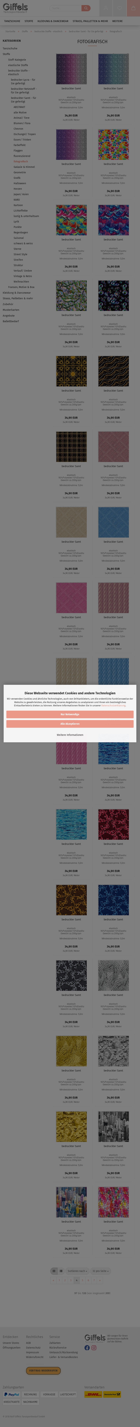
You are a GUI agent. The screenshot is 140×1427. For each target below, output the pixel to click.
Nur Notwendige (70, 714)
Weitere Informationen (70, 735)
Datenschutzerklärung (113, 705)
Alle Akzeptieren (70, 723)
